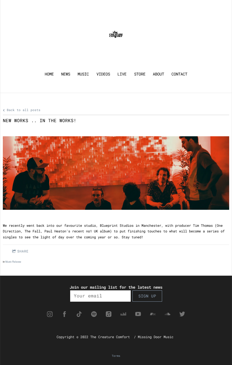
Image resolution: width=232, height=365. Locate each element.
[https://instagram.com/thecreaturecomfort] (50, 314)
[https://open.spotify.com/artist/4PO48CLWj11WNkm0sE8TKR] (94, 314)
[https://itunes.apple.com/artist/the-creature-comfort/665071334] (108, 314)
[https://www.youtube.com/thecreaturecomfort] (138, 314)
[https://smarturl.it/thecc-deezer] (123, 314)
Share (23, 251)
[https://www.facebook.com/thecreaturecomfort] (64, 314)
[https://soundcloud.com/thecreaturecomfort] (167, 314)
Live (121, 74)
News (65, 74)
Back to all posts (22, 110)
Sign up (147, 296)
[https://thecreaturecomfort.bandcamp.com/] (153, 314)
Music (83, 74)
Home (49, 74)
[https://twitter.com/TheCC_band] (182, 314)
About (158, 74)
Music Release (13, 261)
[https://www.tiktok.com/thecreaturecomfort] (79, 314)
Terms (116, 356)
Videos (103, 74)
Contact (179, 74)
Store (139, 74)
